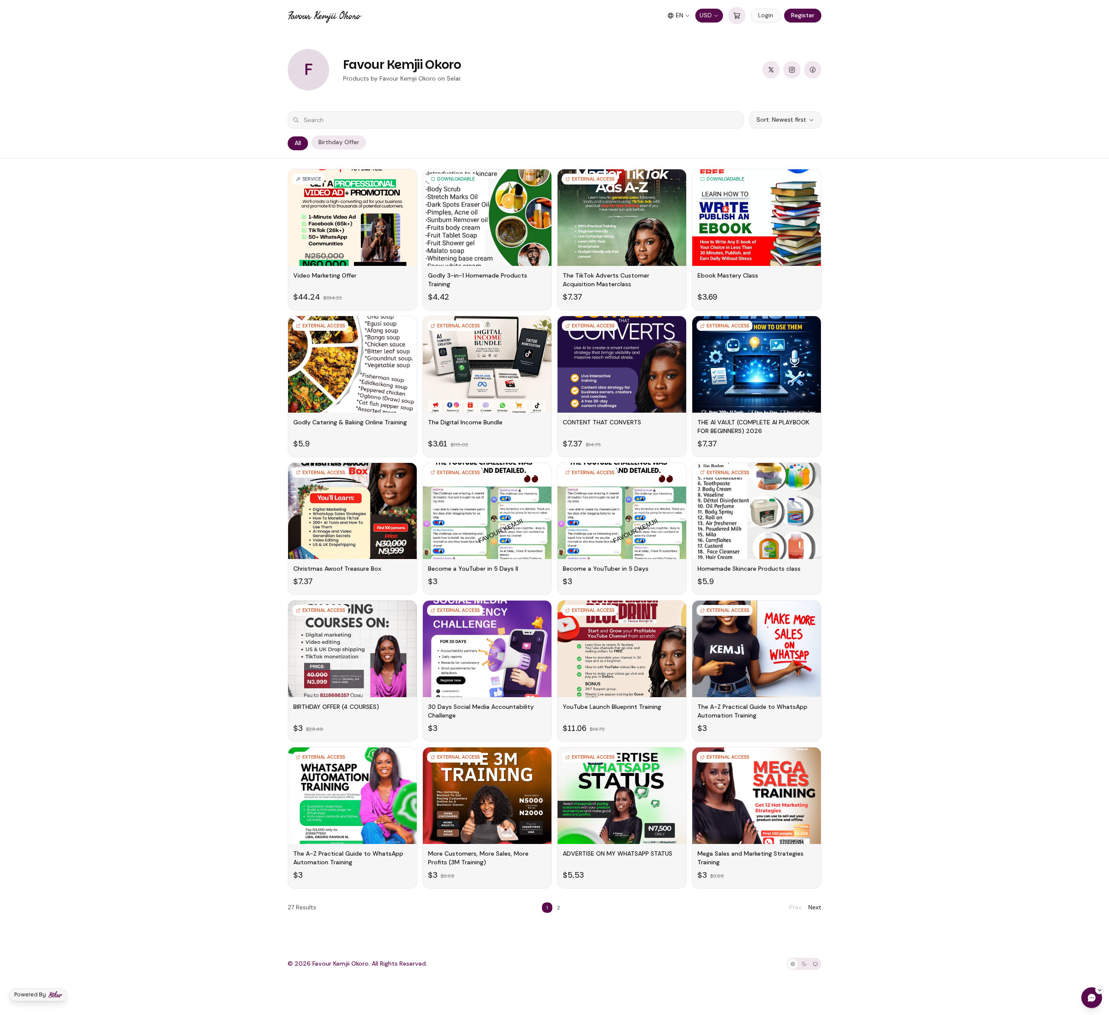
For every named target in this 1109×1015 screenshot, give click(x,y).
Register (802, 15)
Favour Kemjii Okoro (324, 16)
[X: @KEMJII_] (771, 69)
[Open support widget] (1091, 997)
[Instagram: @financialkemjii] (792, 69)
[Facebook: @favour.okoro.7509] (812, 69)
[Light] (793, 964)
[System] (815, 964)
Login (765, 15)
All (298, 143)
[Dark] (804, 964)
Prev (795, 907)
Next (814, 907)
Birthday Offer (338, 142)
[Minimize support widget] (1099, 990)
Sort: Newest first (781, 119)
